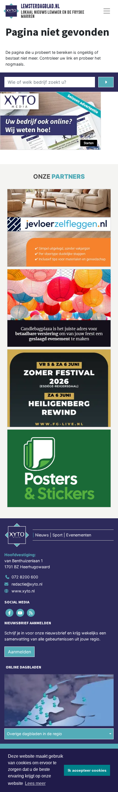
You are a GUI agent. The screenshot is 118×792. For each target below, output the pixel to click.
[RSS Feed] (31, 613)
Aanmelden (19, 651)
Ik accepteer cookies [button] (87, 770)
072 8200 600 (25, 577)
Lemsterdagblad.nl (40, 6)
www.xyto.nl (23, 591)
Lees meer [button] (35, 783)
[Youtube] (20, 613)
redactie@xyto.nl (27, 584)
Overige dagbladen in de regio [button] (34, 733)
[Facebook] (9, 613)
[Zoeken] (106, 82)
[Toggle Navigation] (107, 11)
